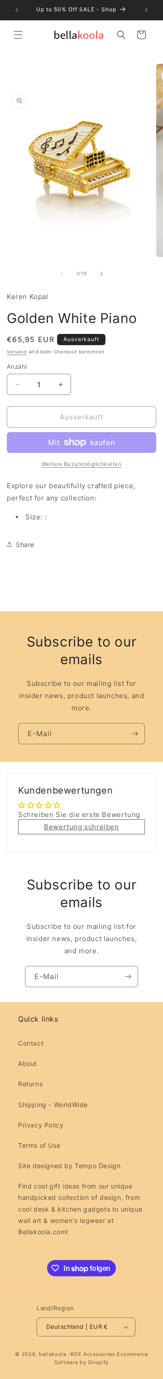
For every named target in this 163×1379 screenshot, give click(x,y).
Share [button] (25, 544)
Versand (17, 351)
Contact (30, 1043)
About (27, 1063)
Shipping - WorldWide (53, 1104)
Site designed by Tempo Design (69, 1166)
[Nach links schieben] (62, 274)
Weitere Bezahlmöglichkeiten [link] (82, 464)
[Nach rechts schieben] (101, 274)
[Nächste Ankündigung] (146, 10)
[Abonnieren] (134, 733)
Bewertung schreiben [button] (81, 827)
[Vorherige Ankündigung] (17, 10)
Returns (30, 1084)
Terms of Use (39, 1145)
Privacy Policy (40, 1125)
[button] (18, 35)
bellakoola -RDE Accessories (77, 1354)
